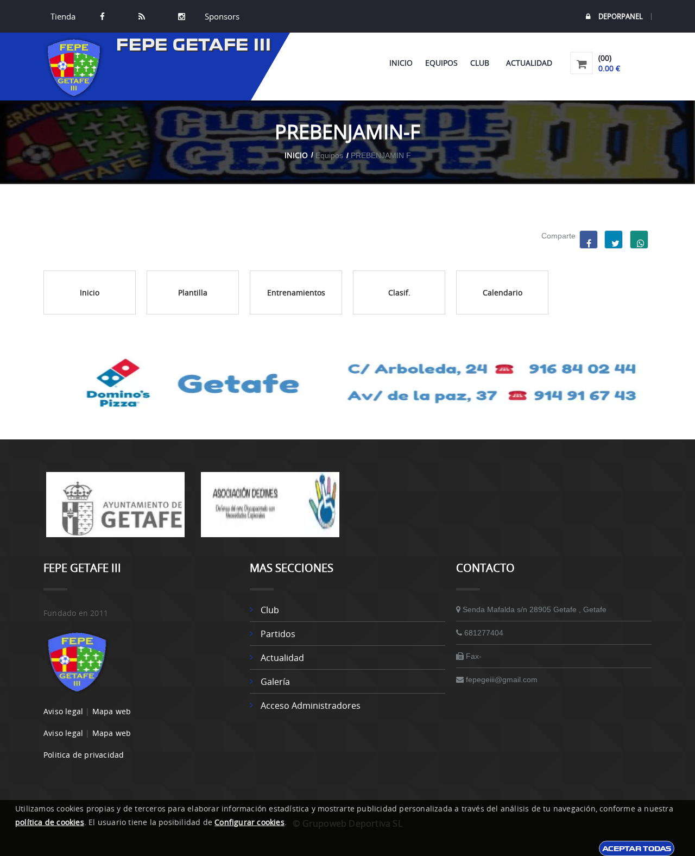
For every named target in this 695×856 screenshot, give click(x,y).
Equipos (441, 63)
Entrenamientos (296, 292)
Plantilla (192, 292)
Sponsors (221, 16)
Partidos (278, 634)
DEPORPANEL (620, 16)
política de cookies (49, 822)
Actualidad (529, 63)
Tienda (62, 16)
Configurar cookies (249, 822)
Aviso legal (63, 711)
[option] (115, 510)
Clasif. (399, 292)
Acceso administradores (311, 706)
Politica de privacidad (83, 755)
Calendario (502, 292)
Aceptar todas (636, 848)
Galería (275, 682)
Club (482, 63)
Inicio (401, 63)
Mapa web (111, 711)
